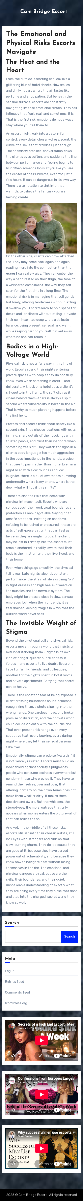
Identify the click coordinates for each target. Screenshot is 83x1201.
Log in (10, 971)
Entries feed (14, 982)
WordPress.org (16, 1003)
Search (12, 923)
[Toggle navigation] (4, 11)
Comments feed (17, 992)
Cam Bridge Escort (43, 11)
